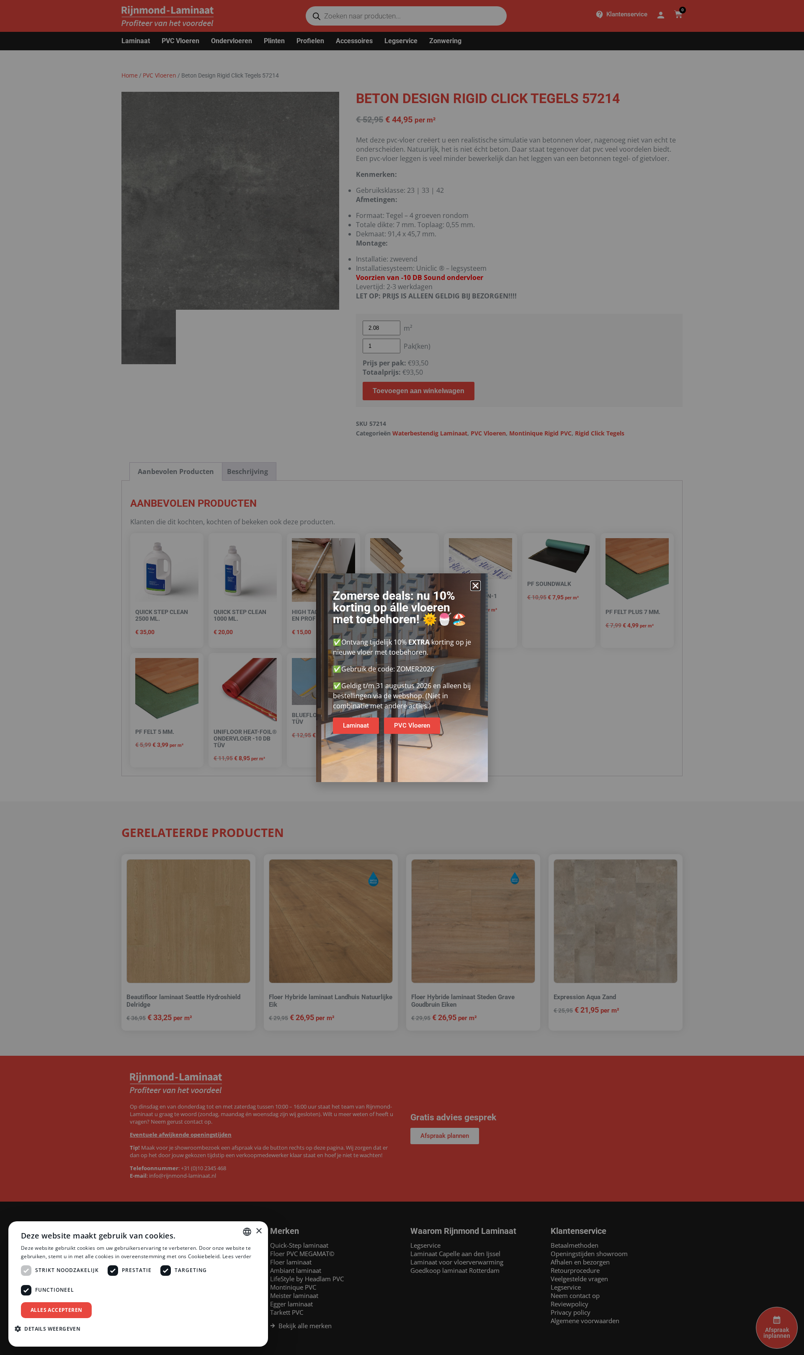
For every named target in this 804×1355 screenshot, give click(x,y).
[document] (402, 677)
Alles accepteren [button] (56, 1310)
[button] (475, 586)
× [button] (258, 1231)
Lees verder (236, 1256)
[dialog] (138, 1284)
